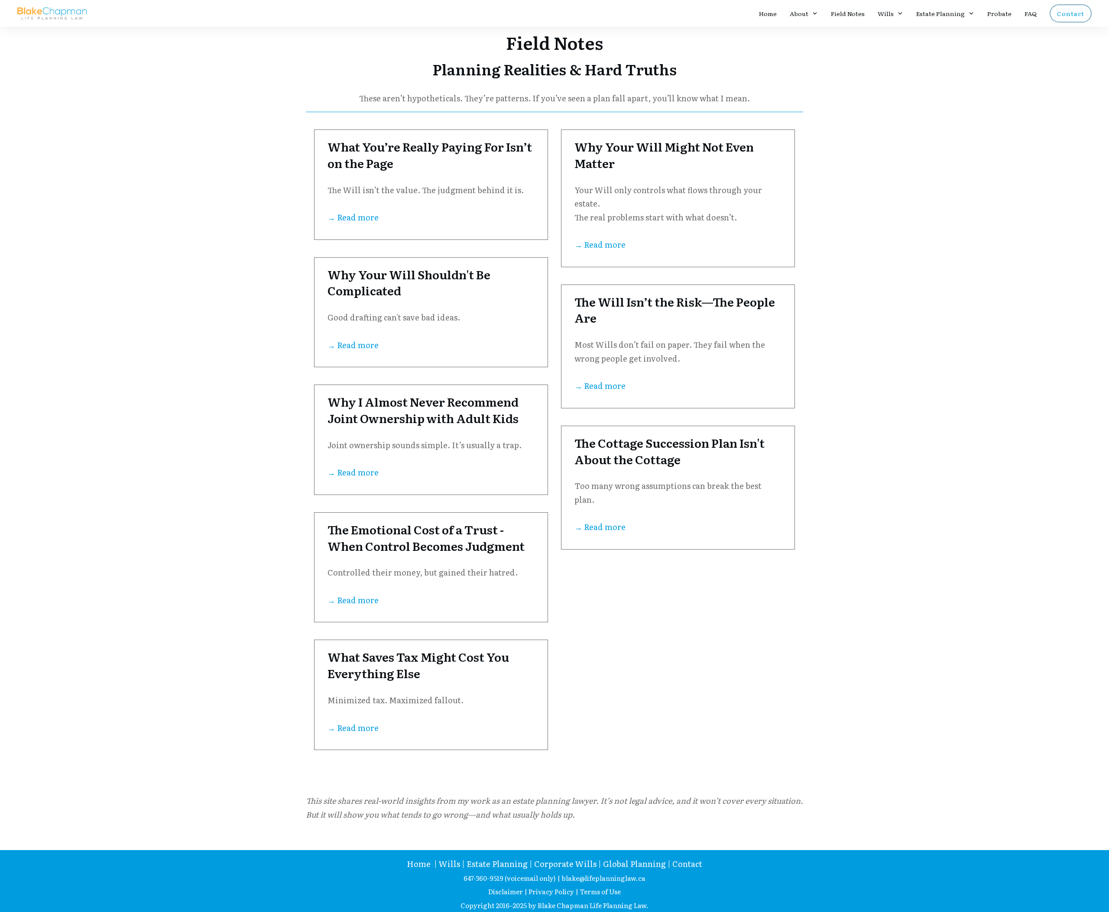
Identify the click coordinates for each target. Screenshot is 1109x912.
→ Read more (353, 217)
